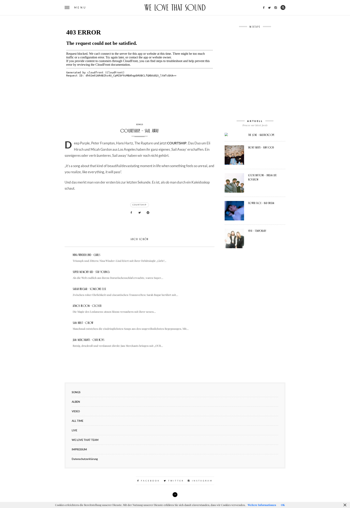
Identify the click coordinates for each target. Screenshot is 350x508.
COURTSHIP (177, 143)
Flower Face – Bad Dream (261, 203)
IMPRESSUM (79, 449)
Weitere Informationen (262, 505)
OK (283, 505)
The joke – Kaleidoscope (261, 134)
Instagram (202, 480)
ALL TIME (77, 420)
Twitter (175, 480)
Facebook (150, 480)
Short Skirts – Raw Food (261, 147)
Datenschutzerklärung (85, 459)
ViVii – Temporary (257, 230)
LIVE (74, 430)
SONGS (139, 124)
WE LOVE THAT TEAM (85, 439)
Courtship (139, 205)
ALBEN (76, 401)
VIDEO (76, 411)
